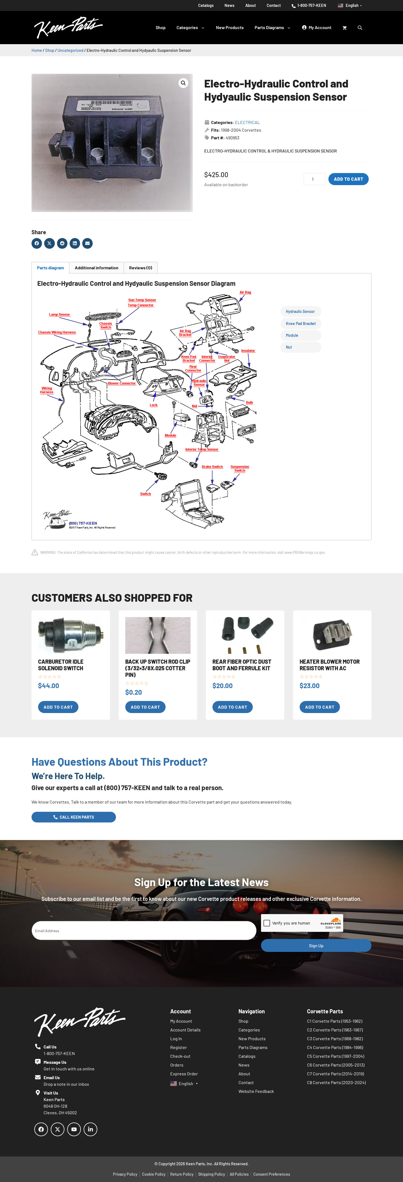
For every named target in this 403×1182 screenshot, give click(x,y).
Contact (274, 5)
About (250, 5)
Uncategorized (70, 50)
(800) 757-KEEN (127, 787)
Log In (176, 1038)
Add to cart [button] (58, 706)
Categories (187, 27)
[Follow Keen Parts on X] (57, 1129)
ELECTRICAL (247, 122)
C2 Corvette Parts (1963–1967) (335, 1029)
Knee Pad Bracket (301, 323)
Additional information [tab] (96, 267)
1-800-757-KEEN (311, 5)
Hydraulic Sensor (300, 311)
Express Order (184, 1073)
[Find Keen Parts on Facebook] (41, 1129)
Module (292, 335)
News (229, 5)
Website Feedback (256, 1091)
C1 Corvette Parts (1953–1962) (334, 1020)
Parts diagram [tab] (50, 267)
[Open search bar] (360, 27)
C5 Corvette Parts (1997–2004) (335, 1056)
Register (178, 1047)
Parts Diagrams (269, 27)
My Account (181, 1020)
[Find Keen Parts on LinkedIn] (90, 1129)
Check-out (180, 1056)
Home (37, 50)
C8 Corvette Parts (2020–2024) (336, 1082)
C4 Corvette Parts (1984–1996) (335, 1047)
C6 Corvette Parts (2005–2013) (335, 1064)
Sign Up (316, 945)
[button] (183, 83)
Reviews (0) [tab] (140, 267)
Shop (161, 27)
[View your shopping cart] (344, 27)
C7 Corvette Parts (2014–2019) (335, 1073)
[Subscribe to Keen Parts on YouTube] (74, 1129)
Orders (176, 1064)
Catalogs (206, 5)
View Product (25, 25)
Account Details (185, 1029)
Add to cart (348, 179)
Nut (289, 347)
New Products (230, 27)
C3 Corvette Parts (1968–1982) (335, 1038)
